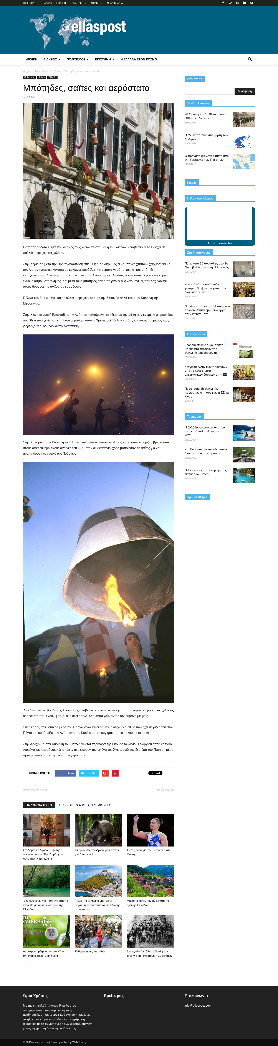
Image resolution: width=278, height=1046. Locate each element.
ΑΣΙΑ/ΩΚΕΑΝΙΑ (115, 3)
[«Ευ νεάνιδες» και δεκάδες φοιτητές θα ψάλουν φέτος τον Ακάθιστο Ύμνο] (244, 289)
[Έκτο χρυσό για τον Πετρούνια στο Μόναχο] (150, 830)
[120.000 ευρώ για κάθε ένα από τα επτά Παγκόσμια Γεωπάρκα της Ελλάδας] (46, 881)
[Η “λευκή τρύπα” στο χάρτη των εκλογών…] (244, 140)
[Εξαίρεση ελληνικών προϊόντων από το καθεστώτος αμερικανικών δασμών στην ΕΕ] (244, 372)
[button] (250, 59)
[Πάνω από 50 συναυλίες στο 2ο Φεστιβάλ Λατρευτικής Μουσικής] (244, 269)
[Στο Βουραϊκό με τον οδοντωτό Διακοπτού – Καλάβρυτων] (244, 454)
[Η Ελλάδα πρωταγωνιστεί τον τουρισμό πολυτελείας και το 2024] (244, 433)
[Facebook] (223, 3)
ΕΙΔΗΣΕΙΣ (50, 59)
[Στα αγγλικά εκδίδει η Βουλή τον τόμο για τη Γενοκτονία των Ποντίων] (150, 931)
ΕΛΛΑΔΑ (47, 3)
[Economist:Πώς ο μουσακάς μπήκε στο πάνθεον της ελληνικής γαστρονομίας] (244, 350)
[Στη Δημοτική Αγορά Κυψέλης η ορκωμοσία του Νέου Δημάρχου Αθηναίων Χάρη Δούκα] (46, 830)
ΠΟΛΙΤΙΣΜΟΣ (76, 59)
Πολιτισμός (29, 77)
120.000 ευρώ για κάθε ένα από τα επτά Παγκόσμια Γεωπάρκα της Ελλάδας (45, 905)
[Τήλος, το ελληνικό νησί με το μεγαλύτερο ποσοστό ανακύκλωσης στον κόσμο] (98, 881)
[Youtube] (251, 3)
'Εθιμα (42, 77)
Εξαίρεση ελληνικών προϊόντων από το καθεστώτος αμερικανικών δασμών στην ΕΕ (206, 370)
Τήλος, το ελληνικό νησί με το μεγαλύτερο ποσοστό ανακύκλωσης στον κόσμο (97, 905)
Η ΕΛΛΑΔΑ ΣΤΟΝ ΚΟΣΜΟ (139, 59)
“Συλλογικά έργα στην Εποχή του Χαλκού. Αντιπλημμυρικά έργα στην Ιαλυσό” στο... (207, 310)
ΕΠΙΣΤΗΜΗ (103, 59)
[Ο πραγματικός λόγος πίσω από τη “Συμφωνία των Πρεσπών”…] (244, 161)
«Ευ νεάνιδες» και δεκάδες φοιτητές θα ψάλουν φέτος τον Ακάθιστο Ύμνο (205, 288)
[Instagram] (237, 3)
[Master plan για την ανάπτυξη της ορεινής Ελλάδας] (150, 881)
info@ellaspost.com (198, 1005)
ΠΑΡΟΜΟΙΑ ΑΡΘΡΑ (39, 805)
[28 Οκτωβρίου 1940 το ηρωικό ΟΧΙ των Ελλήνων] (244, 119)
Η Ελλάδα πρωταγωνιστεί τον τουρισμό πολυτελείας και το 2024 (205, 431)
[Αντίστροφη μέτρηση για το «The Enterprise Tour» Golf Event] (46, 931)
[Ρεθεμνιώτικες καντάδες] (98, 931)
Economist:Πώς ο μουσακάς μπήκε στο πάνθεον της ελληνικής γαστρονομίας (204, 348)
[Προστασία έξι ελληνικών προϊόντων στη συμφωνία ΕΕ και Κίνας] (244, 394)
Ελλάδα (52, 77)
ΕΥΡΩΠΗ (61, 3)
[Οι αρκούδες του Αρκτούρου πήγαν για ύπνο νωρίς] (98, 830)
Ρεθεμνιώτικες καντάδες (90, 951)
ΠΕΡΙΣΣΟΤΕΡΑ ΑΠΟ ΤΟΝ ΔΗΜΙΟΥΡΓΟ (84, 805)
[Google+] (230, 3)
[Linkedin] (244, 3)
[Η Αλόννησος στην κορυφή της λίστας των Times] (244, 475)
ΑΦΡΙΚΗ (95, 3)
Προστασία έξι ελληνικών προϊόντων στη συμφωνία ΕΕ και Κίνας (207, 392)
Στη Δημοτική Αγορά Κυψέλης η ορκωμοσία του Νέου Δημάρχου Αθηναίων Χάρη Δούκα (43, 854)
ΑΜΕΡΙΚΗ (78, 3)
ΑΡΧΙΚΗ (31, 59)
